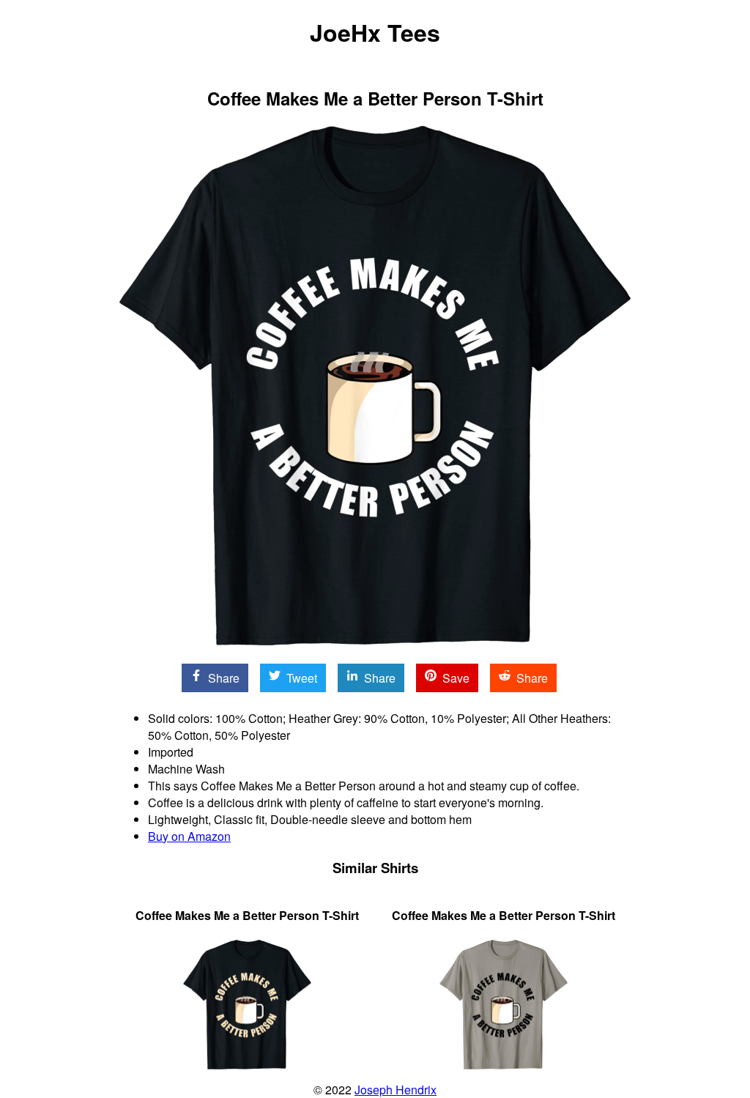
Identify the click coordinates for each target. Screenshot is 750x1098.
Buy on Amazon (189, 836)
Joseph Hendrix (395, 1089)
